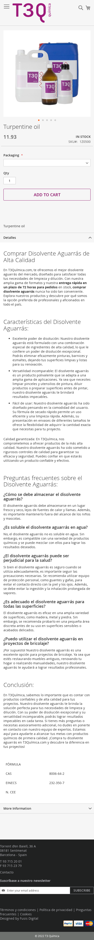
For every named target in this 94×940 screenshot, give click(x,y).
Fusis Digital (29, 918)
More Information (17, 808)
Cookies (26, 914)
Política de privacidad (55, 910)
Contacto (6, 872)
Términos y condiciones (18, 910)
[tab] (47, 237)
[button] (39, 120)
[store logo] (32, 13)
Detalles (9, 237)
